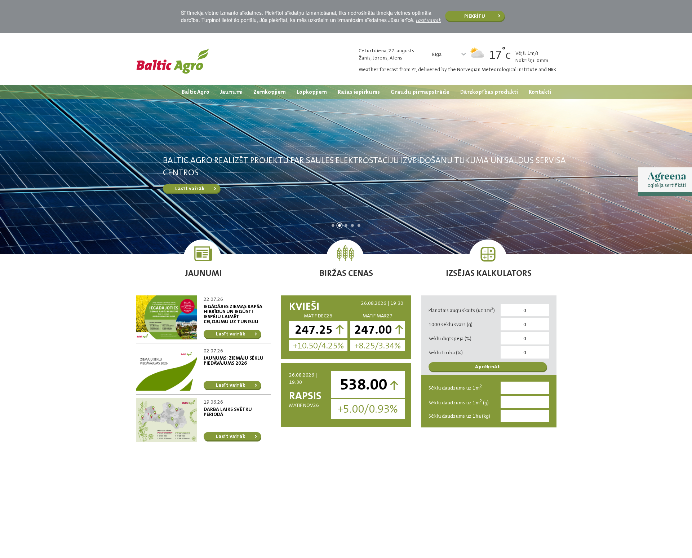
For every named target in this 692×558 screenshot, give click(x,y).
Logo (172, 61)
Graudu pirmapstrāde (420, 92)
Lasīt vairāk (428, 20)
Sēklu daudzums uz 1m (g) (459, 402)
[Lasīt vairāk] (166, 317)
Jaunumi (231, 92)
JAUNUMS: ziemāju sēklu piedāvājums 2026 (233, 360)
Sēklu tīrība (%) (446, 352)
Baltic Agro (195, 92)
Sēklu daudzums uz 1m (455, 387)
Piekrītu (474, 16)
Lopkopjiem (312, 92)
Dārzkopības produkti (489, 92)
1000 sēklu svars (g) (451, 324)
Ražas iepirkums (359, 92)
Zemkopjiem (269, 92)
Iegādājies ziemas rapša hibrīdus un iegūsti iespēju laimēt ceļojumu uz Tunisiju (233, 314)
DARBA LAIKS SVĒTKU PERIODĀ (228, 411)
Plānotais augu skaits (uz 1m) (462, 309)
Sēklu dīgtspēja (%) (450, 338)
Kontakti (540, 92)
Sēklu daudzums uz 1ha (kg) (459, 416)
